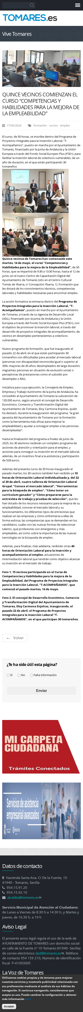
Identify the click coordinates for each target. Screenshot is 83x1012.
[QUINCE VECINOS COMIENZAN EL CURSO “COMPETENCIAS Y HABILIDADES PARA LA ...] (41, 85)
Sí (11, 675)
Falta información (45, 675)
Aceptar (9, 1006)
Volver (18, 637)
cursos (53, 125)
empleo (65, 125)
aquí (28, 999)
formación (40, 125)
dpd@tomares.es (49, 953)
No (23, 675)
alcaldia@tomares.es (24, 897)
